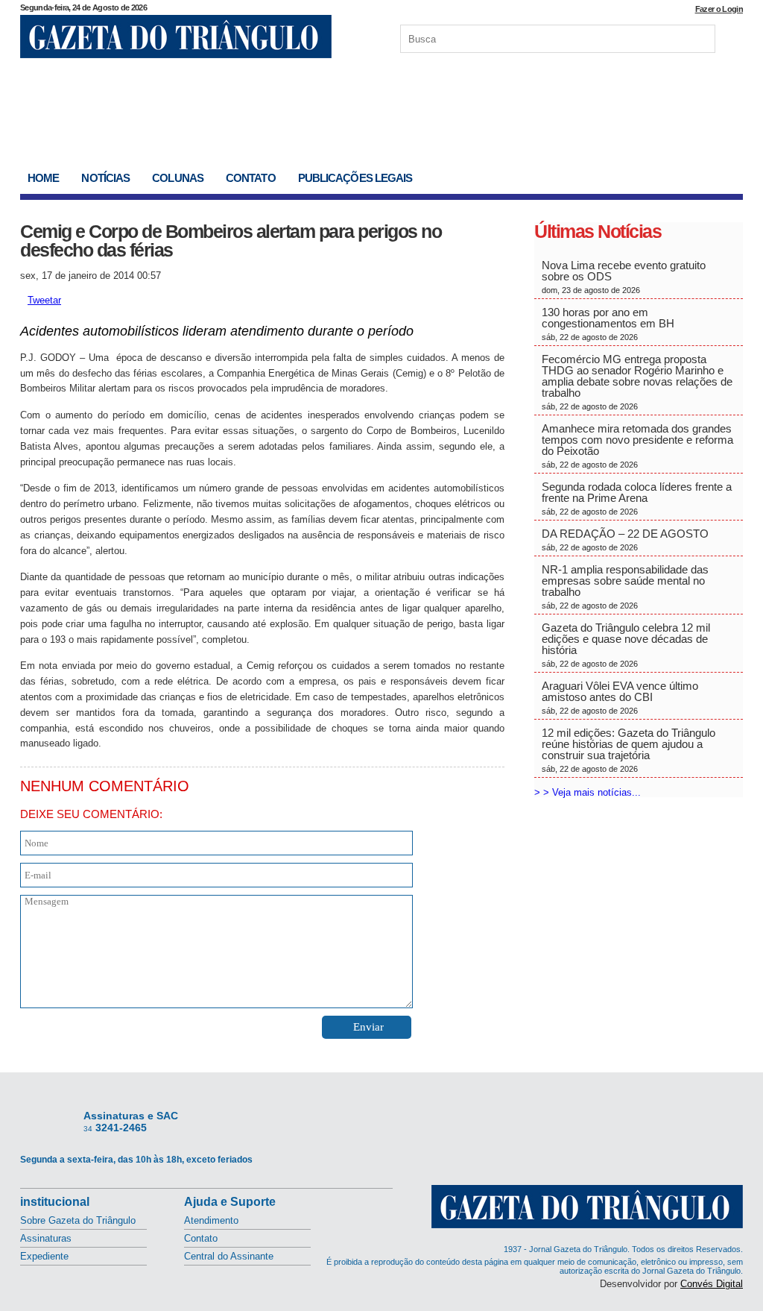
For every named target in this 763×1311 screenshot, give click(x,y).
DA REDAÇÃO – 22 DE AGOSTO (625, 539)
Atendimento (211, 1220)
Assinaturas (46, 1238)
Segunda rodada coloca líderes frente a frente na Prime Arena (637, 498)
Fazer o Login (719, 8)
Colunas (177, 178)
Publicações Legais (355, 178)
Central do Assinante (228, 1256)
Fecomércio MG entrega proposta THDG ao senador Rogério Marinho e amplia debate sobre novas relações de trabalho (637, 382)
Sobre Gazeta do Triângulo (78, 1220)
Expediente (44, 1256)
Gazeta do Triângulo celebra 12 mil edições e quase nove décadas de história (626, 644)
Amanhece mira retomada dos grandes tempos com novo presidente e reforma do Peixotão (637, 445)
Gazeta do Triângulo (176, 36)
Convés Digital (711, 1283)
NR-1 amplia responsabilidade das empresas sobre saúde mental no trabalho (625, 586)
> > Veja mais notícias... (587, 792)
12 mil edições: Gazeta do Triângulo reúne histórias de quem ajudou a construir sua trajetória (628, 749)
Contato (251, 178)
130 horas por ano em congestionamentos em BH (609, 324)
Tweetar (44, 300)
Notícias (105, 178)
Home (43, 178)
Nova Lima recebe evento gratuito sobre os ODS (624, 277)
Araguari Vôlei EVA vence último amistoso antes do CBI (620, 697)
